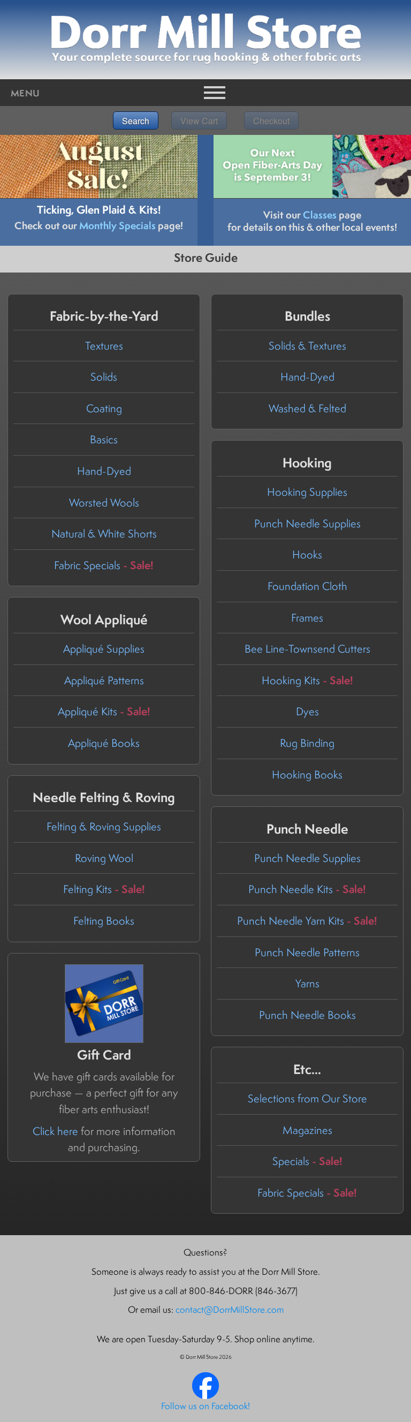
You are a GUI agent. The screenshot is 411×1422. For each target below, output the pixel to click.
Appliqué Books (104, 743)
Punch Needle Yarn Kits (307, 920)
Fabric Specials (104, 565)
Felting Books (103, 920)
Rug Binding (307, 743)
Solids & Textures (307, 345)
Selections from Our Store (307, 1098)
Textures (104, 345)
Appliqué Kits (104, 711)
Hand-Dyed (104, 471)
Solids (103, 376)
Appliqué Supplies (103, 648)
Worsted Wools (104, 502)
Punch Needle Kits (307, 889)
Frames (307, 617)
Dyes (307, 711)
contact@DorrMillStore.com (230, 1309)
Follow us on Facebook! (205, 1406)
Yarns (307, 983)
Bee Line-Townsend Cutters (307, 648)
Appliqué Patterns (104, 680)
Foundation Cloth (307, 586)
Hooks (307, 554)
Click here (55, 1131)
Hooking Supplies (307, 492)
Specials (307, 1161)
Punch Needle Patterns (307, 952)
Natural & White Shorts (104, 533)
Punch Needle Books (307, 1015)
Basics (104, 439)
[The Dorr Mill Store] (205, 1396)
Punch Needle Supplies (307, 523)
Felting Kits (104, 889)
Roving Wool (104, 858)
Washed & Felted (307, 408)
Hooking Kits (307, 680)
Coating (104, 408)
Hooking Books (307, 774)
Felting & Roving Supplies (104, 826)
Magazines (307, 1130)
